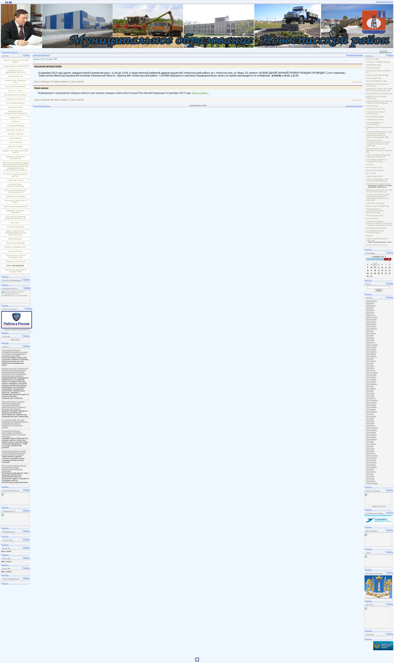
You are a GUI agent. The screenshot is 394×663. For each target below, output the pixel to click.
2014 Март (370, 442)
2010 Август (370, 342)
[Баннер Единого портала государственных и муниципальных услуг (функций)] (15, 302)
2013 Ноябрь (371, 432)
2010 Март (370, 331)
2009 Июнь (370, 310)
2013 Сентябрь (372, 428)
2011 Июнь (370, 365)
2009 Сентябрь (372, 317)
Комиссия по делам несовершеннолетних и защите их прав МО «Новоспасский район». (378, 143)
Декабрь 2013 (378, 257)
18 (375, 270)
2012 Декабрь (371, 407)
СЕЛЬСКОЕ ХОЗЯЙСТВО (376, 62)
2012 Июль (370, 395)
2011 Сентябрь (372, 372)
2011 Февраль (371, 356)
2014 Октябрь (371, 458)
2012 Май (369, 391)
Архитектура (371, 218)
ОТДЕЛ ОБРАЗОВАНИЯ (375, 75)
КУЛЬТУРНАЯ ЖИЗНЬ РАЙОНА (378, 71)
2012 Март (370, 386)
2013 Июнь (370, 421)
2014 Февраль (371, 439)
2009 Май (369, 308)
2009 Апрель (371, 305)
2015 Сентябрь (372, 483)
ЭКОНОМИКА (371, 65)
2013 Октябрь (371, 430)
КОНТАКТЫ (371, 106)
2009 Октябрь (371, 319)
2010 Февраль (371, 329)
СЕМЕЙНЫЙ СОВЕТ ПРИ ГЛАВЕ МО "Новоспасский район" (379, 90)
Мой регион (15, 339)
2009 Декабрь (371, 324)
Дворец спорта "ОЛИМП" (376, 206)
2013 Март (370, 414)
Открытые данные (373, 215)
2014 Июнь (370, 448)
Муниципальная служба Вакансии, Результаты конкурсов (379, 149)
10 (371, 267)
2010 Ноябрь (371, 349)
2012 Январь (371, 382)
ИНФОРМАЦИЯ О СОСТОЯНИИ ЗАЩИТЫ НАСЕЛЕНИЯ (379, 102)
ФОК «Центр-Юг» (373, 167)
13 (382, 267)
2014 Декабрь (371, 462)
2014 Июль (370, 451)
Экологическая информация (377, 184)
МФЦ (368, 236)
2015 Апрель (371, 472)
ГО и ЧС (369, 173)
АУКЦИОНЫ (371, 68)
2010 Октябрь (371, 347)
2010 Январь (371, 326)
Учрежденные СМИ (373, 119)
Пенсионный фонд (373, 117)
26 (379, 273)
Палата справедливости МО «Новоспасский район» (377, 180)
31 (371, 276)
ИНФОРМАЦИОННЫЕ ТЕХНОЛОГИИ (375, 232)
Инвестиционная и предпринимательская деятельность (375, 211)
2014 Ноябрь (371, 460)
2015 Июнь (370, 476)
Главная (36, 59)
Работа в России (378, 506)
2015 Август (370, 481)
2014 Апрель (371, 444)
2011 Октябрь (371, 375)
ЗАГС (368, 164)
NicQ (69, 81)
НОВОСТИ (37, 81)
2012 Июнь (370, 393)
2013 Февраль (371, 412)
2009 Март (370, 303)
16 (368, 270)
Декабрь (50, 59)
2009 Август (370, 315)
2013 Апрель (371, 416)
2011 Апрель (371, 361)
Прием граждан (41, 88)
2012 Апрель (371, 388)
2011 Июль (370, 368)
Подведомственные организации (379, 127)
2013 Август (370, 425)
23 (368, 273)
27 (382, 273)
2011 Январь (371, 354)
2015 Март (370, 469)
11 (375, 267)
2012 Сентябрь (372, 400)
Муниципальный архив (375, 228)
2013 (43, 59)
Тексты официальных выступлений (374, 123)
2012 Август (370, 398)
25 (375, 273)
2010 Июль (370, 340)
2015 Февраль (371, 467)
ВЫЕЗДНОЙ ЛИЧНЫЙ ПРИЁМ (48, 66)
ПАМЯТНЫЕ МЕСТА (374, 109)
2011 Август (370, 370)
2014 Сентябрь (372, 455)
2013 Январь (371, 409)
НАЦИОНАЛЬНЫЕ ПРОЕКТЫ (378, 93)
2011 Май (369, 363)
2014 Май (369, 446)
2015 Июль (370, 478)
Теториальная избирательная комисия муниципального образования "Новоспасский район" (377, 197)
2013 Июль (370, 423)
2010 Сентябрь (372, 345)
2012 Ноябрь (371, 405)
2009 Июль (370, 312)
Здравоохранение (373, 176)
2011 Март (370, 358)
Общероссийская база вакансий (16, 329)
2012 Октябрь (371, 402)
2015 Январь (371, 465)
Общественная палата (375, 245)
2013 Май (369, 418)
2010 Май (369, 335)
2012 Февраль (371, 384)
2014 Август (370, 453)
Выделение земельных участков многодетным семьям (379, 191)
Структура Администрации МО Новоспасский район (378, 156)
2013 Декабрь (371, 435)
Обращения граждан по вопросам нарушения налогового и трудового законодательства (379, 223)
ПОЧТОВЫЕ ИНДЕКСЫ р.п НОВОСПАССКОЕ (377, 160)
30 (368, 276)
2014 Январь (371, 437)
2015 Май (369, 474)
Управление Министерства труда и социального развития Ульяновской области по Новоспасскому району (379, 134)
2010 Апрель (371, 333)
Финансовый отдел (373, 170)
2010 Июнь (370, 338)
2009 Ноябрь (371, 322)
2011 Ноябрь (371, 377)
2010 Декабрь (371, 352)
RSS (390, 52)
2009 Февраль (371, 301)
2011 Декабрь (371, 379)
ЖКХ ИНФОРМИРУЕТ (374, 81)
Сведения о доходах (374, 203)
